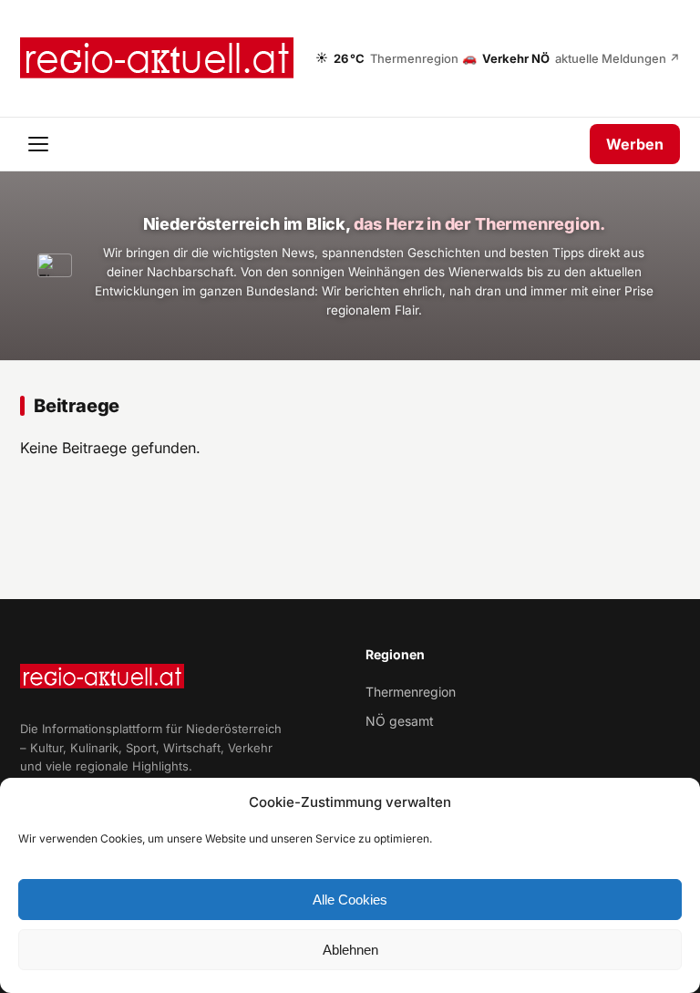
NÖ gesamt (399, 721)
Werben (635, 144)
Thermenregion (410, 691)
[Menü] (40, 144)
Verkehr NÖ (571, 57)
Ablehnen (350, 949)
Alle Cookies (350, 899)
